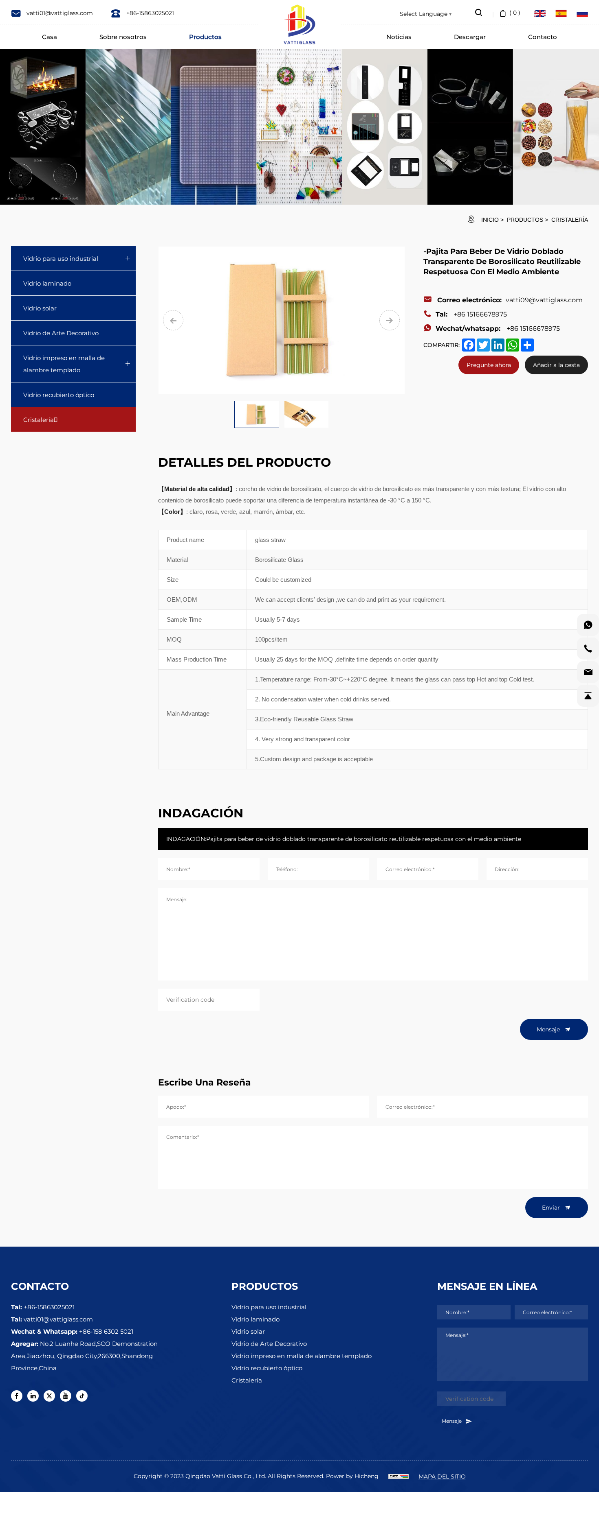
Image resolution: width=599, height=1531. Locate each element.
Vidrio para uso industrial (60, 258)
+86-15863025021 (149, 13)
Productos (205, 37)
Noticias (399, 37)
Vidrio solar (40, 308)
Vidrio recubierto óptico (58, 395)
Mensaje (549, 1029)
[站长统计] (398, 1476)
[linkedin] (33, 1396)
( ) (514, 12)
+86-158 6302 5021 (106, 1331)
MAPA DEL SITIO (442, 1476)
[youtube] (65, 1396)
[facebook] (16, 1396)
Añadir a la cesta (556, 365)
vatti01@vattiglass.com (59, 13)
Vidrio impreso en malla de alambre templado (64, 364)
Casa (49, 37)
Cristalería (569, 219)
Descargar (470, 37)
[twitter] (49, 1396)
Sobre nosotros (123, 37)
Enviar (552, 1207)
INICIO (490, 219)
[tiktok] (82, 1396)
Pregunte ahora (489, 365)
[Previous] (173, 320)
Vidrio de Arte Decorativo (61, 333)
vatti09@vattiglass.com (510, 299)
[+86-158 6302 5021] (588, 625)
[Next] (389, 320)
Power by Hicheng (352, 1476)
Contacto (542, 37)
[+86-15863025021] (588, 649)
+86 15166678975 (471, 314)
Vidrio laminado (47, 283)
